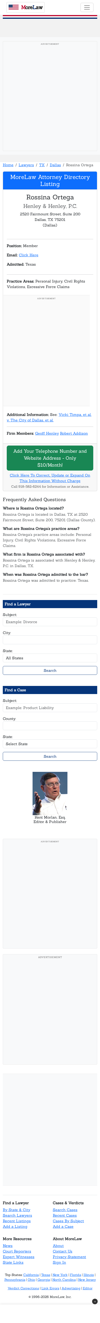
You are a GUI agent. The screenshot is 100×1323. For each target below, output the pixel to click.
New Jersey (87, 1280)
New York (60, 1275)
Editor (88, 1288)
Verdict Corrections (23, 1288)
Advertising (71, 1288)
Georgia (43, 1280)
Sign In (59, 1262)
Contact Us (62, 1251)
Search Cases (65, 1209)
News (8, 1245)
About (58, 1245)
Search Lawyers (17, 1215)
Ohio (31, 1280)
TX (42, 165)
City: (7, 632)
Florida (75, 1275)
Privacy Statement (69, 1256)
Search (50, 670)
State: (8, 650)
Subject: (10, 614)
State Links (13, 1262)
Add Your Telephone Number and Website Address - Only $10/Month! (50, 458)
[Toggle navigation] (86, 7)
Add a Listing (15, 1226)
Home (8, 165)
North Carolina (64, 1280)
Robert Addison (74, 433)
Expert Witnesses (18, 1256)
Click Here (28, 255)
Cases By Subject (68, 1221)
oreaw (32, 7)
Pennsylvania (14, 1280)
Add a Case (63, 1226)
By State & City (16, 1209)
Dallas (55, 165)
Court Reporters (17, 1251)
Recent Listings (17, 1221)
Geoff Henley (47, 433)
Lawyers (26, 165)
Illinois (88, 1275)
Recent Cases (65, 1215)
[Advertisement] (50, 97)
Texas (45, 1275)
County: (9, 718)
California (31, 1275)
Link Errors (50, 1288)
